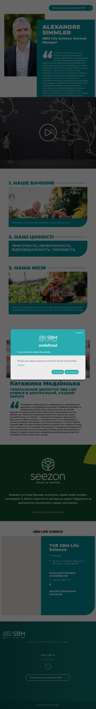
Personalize (57, 372)
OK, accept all (71, 372)
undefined (79, 333)
